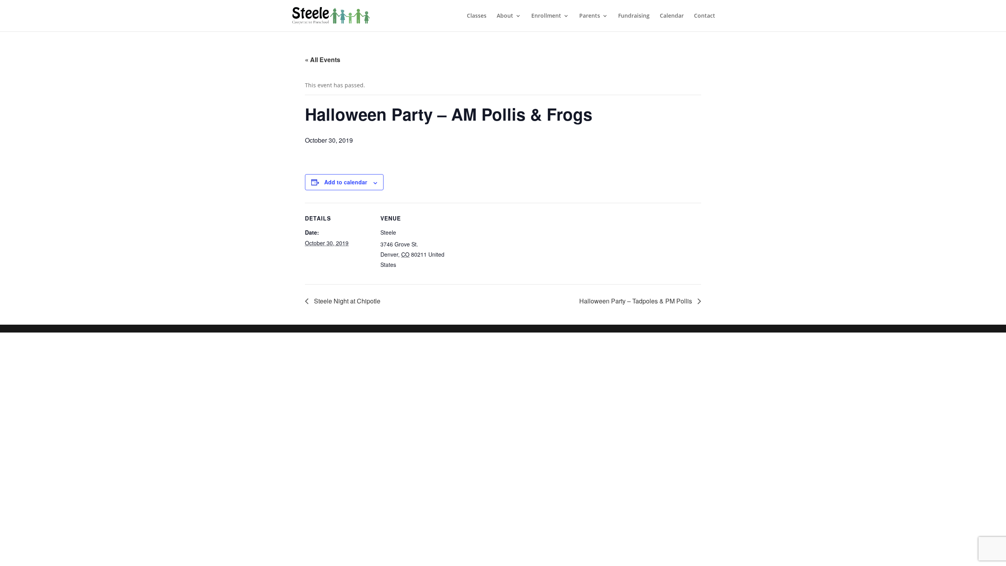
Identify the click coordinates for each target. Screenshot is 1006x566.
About (505, 16)
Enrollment (546, 16)
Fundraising (634, 16)
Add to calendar (345, 182)
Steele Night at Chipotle (346, 300)
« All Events (322, 59)
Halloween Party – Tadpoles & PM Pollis (636, 300)
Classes (476, 16)
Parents (589, 16)
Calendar (672, 16)
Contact (704, 16)
